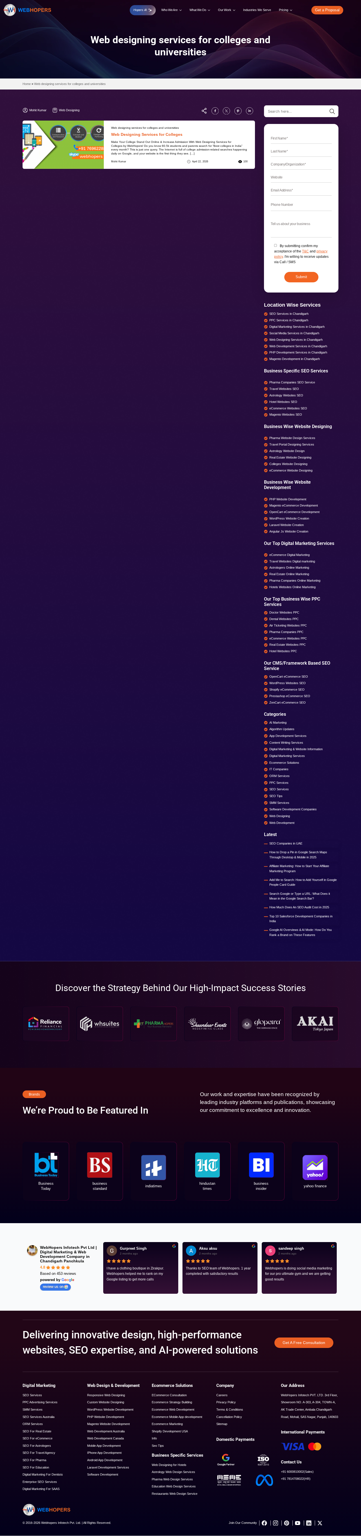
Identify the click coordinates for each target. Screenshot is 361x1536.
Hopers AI (140, 10)
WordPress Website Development (110, 1409)
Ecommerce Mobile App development (177, 1417)
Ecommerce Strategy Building (172, 1402)
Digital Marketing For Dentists (43, 1474)
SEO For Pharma (34, 1460)
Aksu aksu (208, 1248)
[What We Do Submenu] (209, 10)
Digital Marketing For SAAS (41, 1489)
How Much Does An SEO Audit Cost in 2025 (299, 907)
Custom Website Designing (105, 1402)
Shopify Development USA (170, 1431)
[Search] (332, 111)
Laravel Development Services (108, 1467)
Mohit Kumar (118, 161)
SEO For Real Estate (37, 1431)
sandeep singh (291, 1248)
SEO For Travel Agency (39, 1452)
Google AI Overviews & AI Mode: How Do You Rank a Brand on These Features (300, 932)
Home (27, 84)
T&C (305, 251)
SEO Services (32, 1395)
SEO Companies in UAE (285, 843)
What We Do (198, 10)
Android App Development (104, 1460)
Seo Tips (158, 1445)
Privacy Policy (226, 1402)
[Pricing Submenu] (291, 10)
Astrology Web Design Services (173, 1472)
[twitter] (320, 1523)
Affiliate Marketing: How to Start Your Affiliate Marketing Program (299, 868)
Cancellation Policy (229, 1417)
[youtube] (297, 1523)
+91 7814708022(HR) (296, 1478)
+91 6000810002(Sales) (297, 1471)
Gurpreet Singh (133, 1248)
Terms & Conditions (229, 1409)
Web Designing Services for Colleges (146, 134)
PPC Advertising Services (40, 1402)
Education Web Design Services (174, 1486)
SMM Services (33, 1409)
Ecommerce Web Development (173, 1409)
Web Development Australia (106, 1431)
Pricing (283, 10)
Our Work (224, 10)
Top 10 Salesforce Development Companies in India (301, 919)
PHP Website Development (105, 1417)
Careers (222, 1395)
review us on (53, 1286)
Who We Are (169, 10)
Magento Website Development (108, 1424)
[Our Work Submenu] (234, 10)
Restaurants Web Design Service (174, 1493)
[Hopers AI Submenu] (150, 10)
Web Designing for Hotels (169, 1465)
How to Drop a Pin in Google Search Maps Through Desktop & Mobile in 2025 (298, 854)
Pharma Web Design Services (172, 1479)
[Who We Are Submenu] (181, 10)
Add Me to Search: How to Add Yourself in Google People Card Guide (303, 882)
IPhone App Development (104, 1452)
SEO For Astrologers (37, 1445)
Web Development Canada (105, 1438)
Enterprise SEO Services (40, 1481)
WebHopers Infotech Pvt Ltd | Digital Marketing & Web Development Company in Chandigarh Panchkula (68, 1254)
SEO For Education (36, 1467)
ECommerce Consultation (169, 1395)
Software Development (102, 1474)
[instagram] (275, 1523)
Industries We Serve (257, 10)
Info (154, 1438)
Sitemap (221, 1424)
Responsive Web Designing (106, 1395)
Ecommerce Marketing (167, 1424)
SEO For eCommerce (37, 1438)
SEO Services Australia (38, 1417)
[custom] (215, 110)
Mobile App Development (104, 1445)
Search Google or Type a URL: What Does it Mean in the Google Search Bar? (299, 896)
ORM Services (33, 1424)
